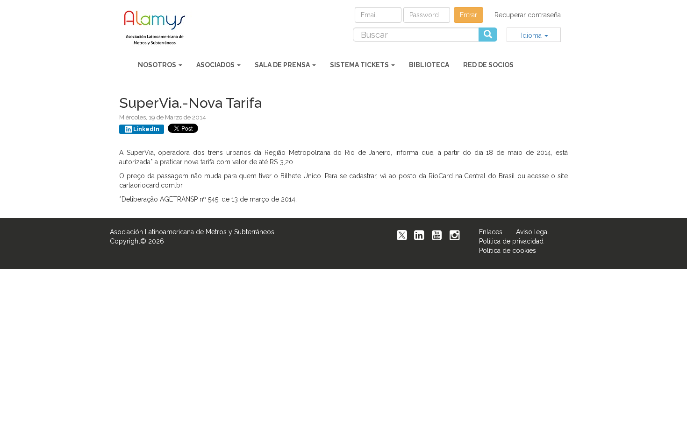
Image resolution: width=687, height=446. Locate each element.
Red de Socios (488, 65)
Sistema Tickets (360, 65)
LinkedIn (146, 129)
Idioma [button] (532, 35)
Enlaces (490, 232)
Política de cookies (507, 250)
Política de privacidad (511, 241)
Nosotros (158, 65)
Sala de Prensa (283, 65)
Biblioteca (429, 65)
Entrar (468, 15)
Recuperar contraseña (527, 15)
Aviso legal (532, 232)
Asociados (216, 65)
